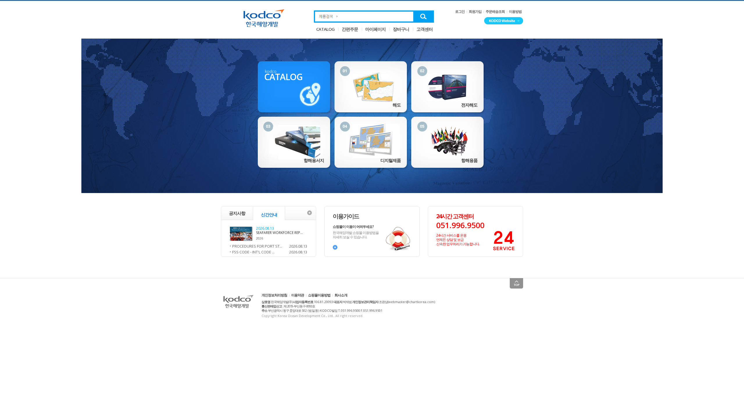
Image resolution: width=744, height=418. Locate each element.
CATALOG (325, 29)
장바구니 (401, 29)
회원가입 (475, 11)
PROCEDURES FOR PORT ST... (257, 246)
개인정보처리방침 (274, 295)
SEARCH (423, 16)
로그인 (460, 11)
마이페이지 (375, 29)
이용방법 (515, 11)
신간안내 (269, 214)
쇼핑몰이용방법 (319, 295)
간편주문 (350, 29)
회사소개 (341, 295)
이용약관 (297, 295)
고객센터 (424, 29)
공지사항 (237, 213)
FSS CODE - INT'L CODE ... (253, 252)
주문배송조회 (495, 11)
